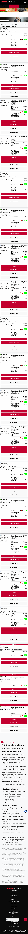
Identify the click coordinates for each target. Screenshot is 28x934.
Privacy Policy (18, 930)
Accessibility (11, 930)
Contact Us (4, 930)
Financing (13, 903)
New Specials (13, 911)
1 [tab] (13, 16)
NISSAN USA (13, 905)
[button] (25, 811)
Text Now (14, 49)
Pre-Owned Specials (13, 912)
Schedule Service (13, 916)
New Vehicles (13, 908)
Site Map (25, 930)
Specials (13, 913)
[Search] (25, 919)
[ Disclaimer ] (24, 12)
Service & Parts (13, 915)
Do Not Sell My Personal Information (11, 931)
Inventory (13, 907)
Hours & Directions (13, 901)
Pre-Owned (13, 909)
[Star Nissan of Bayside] (8, 2)
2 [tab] (14, 16)
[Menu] (25, 3)
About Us (13, 899)
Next (13, 742)
